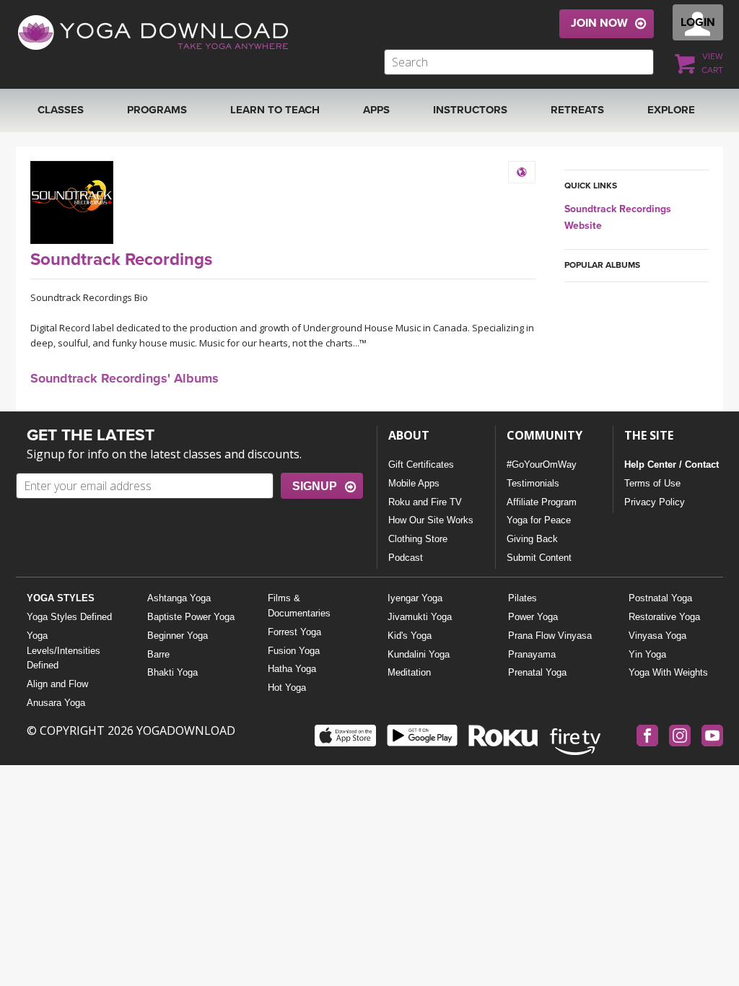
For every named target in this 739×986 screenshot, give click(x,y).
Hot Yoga (287, 687)
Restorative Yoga (664, 616)
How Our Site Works (430, 520)
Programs (157, 109)
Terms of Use (652, 483)
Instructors (470, 109)
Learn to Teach (275, 109)
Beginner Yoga (177, 635)
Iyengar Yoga (415, 598)
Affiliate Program (542, 502)
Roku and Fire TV (425, 502)
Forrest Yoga (294, 632)
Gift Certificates (421, 464)
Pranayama (532, 654)
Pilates (522, 598)
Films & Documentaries (299, 606)
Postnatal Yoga (660, 598)
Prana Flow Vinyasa (550, 635)
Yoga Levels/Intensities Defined (63, 650)
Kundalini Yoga (419, 654)
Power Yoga (533, 616)
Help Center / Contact (671, 464)
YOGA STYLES (61, 598)
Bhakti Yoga (172, 672)
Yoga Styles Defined (69, 616)
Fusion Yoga (294, 650)
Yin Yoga (647, 654)
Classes (61, 109)
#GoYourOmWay (542, 464)
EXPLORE (671, 109)
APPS (376, 109)
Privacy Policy (654, 502)
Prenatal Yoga (537, 672)
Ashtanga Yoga (179, 598)
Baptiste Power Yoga (191, 616)
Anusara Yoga (56, 702)
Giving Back (532, 538)
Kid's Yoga (410, 635)
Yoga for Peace (539, 520)
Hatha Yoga (292, 668)
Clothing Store (417, 538)
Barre (158, 654)
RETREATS (577, 109)
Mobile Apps (414, 483)
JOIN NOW (599, 23)
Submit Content (539, 557)
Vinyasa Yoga (657, 635)
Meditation (409, 672)
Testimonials (533, 483)
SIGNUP (314, 486)
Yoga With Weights (668, 672)
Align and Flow (57, 684)
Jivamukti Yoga (420, 616)
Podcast (405, 557)
